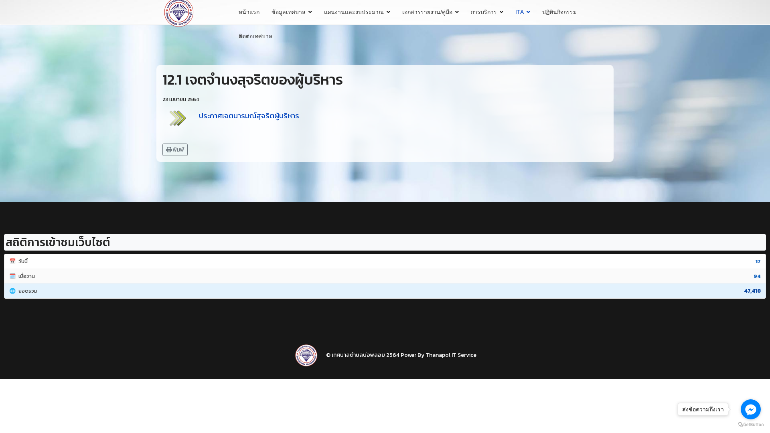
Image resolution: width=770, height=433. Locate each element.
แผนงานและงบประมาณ (354, 12)
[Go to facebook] (751, 409)
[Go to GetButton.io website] (751, 424)
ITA (519, 12)
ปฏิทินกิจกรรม (559, 12)
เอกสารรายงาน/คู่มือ (427, 12)
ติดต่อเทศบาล (255, 36)
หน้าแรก (249, 12)
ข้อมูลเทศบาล (289, 12)
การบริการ (484, 12)
